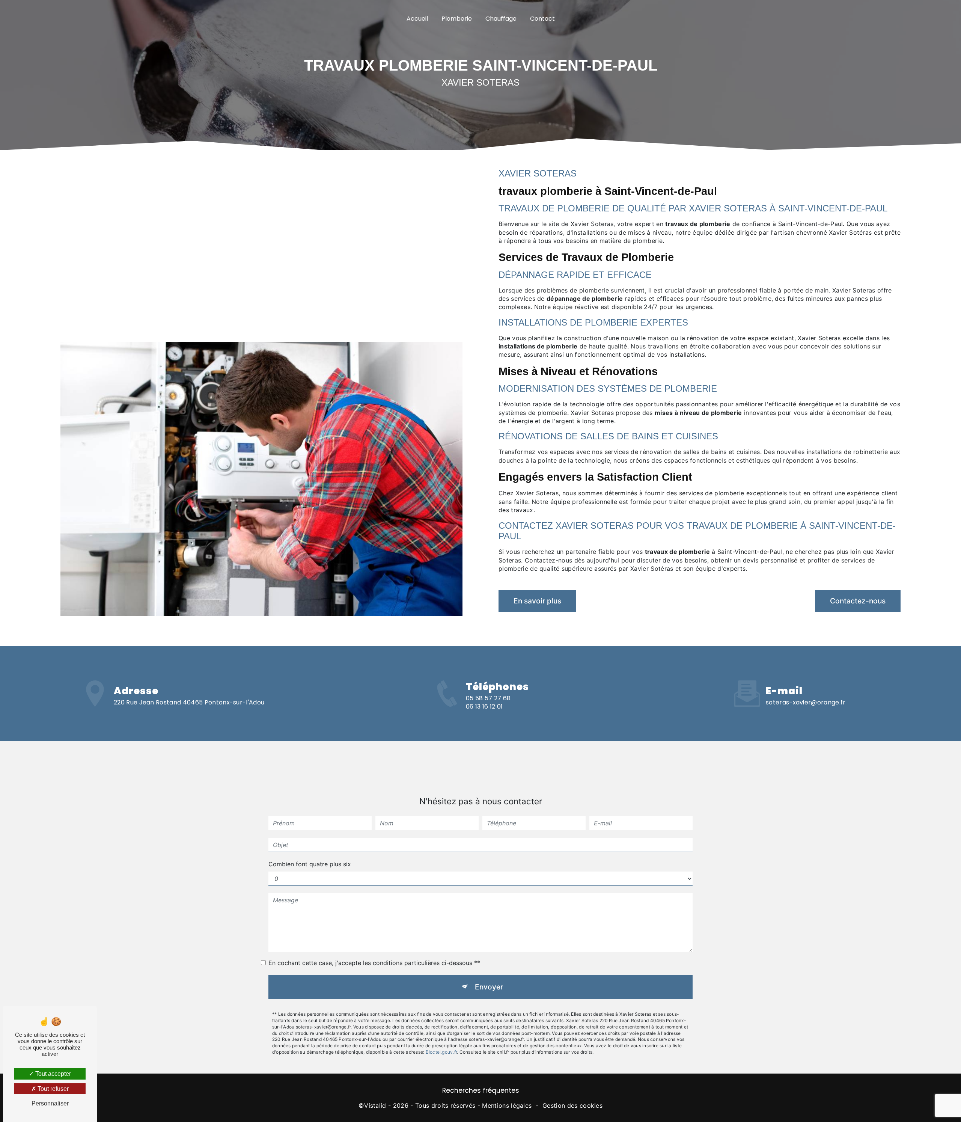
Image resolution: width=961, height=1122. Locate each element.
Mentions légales (507, 1105)
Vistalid (375, 1105)
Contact (542, 18)
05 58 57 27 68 (488, 698)
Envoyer (489, 986)
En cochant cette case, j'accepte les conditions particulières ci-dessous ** (374, 963)
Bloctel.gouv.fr (441, 1052)
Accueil (417, 18)
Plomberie (456, 18)
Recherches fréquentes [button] (480, 1090)
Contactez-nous (858, 600)
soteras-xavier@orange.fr (806, 702)
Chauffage (501, 18)
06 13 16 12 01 (484, 706)
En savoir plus (537, 600)
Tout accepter (52, 1074)
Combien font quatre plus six (309, 864)
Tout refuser (52, 1089)
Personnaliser (50, 1103)
